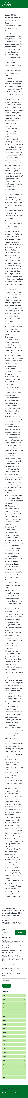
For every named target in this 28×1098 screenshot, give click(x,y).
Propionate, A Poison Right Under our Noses (13, 946)
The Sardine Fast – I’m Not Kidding (13, 956)
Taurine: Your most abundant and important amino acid (13, 942)
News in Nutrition (11, 1089)
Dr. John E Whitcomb (12, 891)
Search (4, 929)
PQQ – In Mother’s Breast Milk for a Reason (13, 960)
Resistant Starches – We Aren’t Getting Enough (12, 951)
